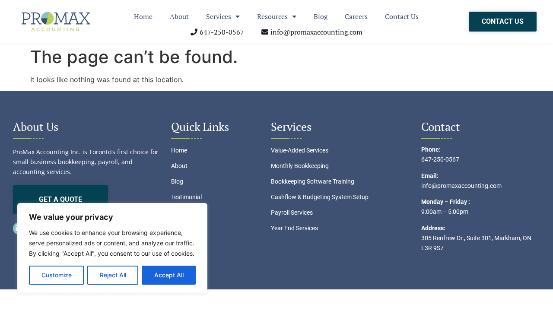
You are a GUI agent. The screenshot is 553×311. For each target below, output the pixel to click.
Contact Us (402, 16)
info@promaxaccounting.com (461, 185)
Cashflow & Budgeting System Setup (320, 197)
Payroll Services (292, 212)
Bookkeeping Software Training (312, 181)
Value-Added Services (299, 150)
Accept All (169, 275)
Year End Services (294, 228)
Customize (56, 275)
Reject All (113, 275)
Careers (356, 16)
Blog (320, 16)
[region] (112, 248)
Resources (272, 16)
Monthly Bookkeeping (300, 165)
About (179, 16)
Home (143, 16)
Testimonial (186, 197)
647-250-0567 (440, 159)
